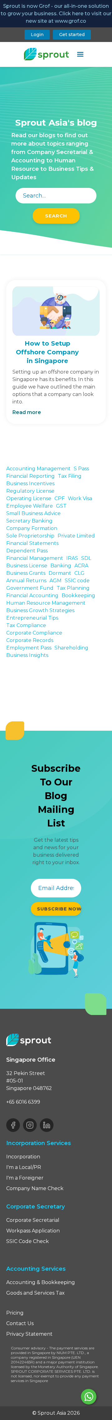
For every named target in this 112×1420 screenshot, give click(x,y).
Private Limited (76, 536)
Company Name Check (34, 1188)
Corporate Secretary (35, 1206)
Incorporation (23, 1157)
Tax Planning (73, 588)
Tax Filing (70, 476)
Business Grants (25, 573)
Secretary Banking (29, 521)
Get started (72, 34)
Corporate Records (29, 640)
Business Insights (27, 655)
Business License (26, 566)
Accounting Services (36, 1268)
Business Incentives (30, 484)
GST (61, 506)
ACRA (81, 566)
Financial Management (34, 558)
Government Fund (30, 588)
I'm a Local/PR (23, 1167)
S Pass (81, 469)
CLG (79, 573)
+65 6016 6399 (23, 1102)
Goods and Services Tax (35, 1293)
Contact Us (20, 1323)
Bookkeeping (78, 595)
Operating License (28, 498)
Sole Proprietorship (30, 536)
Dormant (60, 573)
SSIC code (77, 581)
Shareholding (71, 648)
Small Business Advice (33, 513)
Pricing (15, 1313)
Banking (60, 566)
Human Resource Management (46, 603)
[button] (80, 54)
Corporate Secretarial (32, 1220)
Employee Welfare (29, 506)
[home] (45, 54)
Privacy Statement (29, 1334)
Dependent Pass (27, 551)
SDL (86, 558)
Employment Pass (28, 648)
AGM (55, 581)
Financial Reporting (30, 476)
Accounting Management (38, 469)
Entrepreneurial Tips (32, 618)
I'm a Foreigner (25, 1178)
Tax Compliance (26, 625)
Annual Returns (26, 581)
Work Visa (80, 498)
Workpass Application (33, 1231)
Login (37, 34)
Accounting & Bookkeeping (40, 1282)
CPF (59, 498)
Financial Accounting (32, 595)
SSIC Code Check (27, 1241)
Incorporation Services (38, 1143)
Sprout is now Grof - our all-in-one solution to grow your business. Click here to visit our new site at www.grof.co (56, 13)
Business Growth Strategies (40, 610)
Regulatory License (30, 491)
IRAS (72, 558)
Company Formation (31, 528)
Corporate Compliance (34, 633)
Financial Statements (32, 543)
